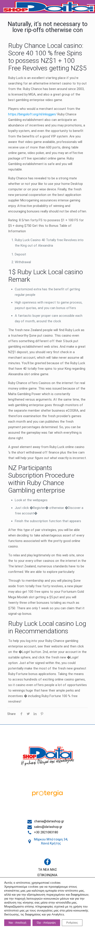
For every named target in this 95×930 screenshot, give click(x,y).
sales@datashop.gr (48, 827)
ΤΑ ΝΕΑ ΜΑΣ (47, 870)
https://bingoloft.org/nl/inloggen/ (32, 114)
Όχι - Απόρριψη (46, 922)
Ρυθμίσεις (72, 922)
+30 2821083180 (46, 832)
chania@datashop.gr (49, 821)
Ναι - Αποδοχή (17, 922)
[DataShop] (49, 6)
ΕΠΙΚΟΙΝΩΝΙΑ (47, 875)
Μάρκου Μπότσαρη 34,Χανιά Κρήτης (51, 841)
